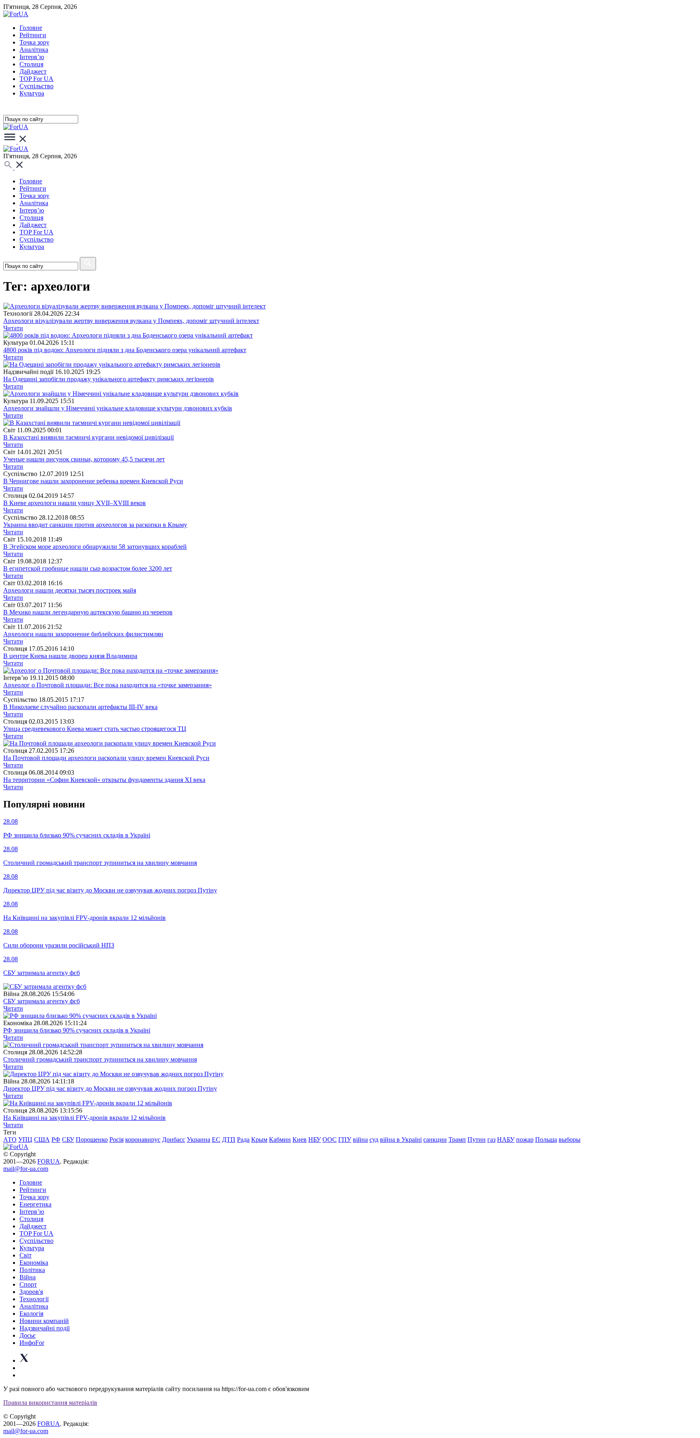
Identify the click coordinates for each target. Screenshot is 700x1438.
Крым (259, 1139)
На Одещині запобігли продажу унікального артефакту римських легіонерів (108, 379)
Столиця (31, 64)
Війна (27, 1277)
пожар (525, 1139)
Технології (34, 1299)
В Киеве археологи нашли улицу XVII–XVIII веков (74, 502)
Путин (476, 1139)
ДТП (228, 1139)
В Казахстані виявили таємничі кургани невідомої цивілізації (88, 437)
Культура (31, 93)
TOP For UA (36, 78)
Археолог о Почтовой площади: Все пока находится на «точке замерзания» (107, 685)
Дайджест (33, 71)
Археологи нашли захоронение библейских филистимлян (83, 634)
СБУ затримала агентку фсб (41, 1001)
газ (491, 1139)
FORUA (48, 1161)
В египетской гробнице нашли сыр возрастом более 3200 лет (87, 568)
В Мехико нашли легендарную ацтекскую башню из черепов (88, 612)
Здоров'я (31, 1291)
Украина (198, 1139)
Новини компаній (44, 1320)
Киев (299, 1139)
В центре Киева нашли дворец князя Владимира (70, 655)
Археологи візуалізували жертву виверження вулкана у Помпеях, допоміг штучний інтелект (131, 320)
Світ (25, 1255)
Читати (13, 328)
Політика (32, 1269)
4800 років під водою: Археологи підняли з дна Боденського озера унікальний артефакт (124, 349)
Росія (116, 1139)
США (42, 1139)
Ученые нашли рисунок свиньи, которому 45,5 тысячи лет (84, 459)
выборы (569, 1139)
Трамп (457, 1139)
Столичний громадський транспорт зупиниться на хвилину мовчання (100, 1059)
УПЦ (25, 1139)
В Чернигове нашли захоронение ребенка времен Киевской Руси (93, 481)
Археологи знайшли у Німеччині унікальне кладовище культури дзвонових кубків (117, 408)
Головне (30, 27)
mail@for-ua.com (25, 1168)
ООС (329, 1139)
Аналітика (33, 49)
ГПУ (344, 1139)
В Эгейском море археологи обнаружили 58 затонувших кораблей (95, 546)
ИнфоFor (31, 1342)
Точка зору (34, 42)
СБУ (68, 1139)
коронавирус (142, 1139)
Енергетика (35, 1204)
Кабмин (280, 1139)
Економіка (33, 1262)
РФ (55, 1139)
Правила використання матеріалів (50, 1402)
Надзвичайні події (44, 1328)
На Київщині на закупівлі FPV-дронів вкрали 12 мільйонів (84, 1117)
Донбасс (173, 1139)
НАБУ (505, 1139)
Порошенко (92, 1139)
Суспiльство (36, 86)
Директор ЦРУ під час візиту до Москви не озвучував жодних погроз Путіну (110, 1088)
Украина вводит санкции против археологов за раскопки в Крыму (95, 524)
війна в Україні (401, 1139)
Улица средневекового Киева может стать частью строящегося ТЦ (94, 728)
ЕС (216, 1139)
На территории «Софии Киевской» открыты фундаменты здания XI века (104, 779)
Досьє (27, 1335)
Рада (243, 1139)
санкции (435, 1139)
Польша (546, 1139)
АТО (10, 1139)
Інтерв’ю (31, 56)
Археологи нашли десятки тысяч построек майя (69, 590)
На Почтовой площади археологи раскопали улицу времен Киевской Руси (106, 757)
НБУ (314, 1139)
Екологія (31, 1313)
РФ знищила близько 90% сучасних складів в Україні (76, 1030)
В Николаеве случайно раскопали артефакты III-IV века (80, 706)
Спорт (28, 1284)
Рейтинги (32, 35)
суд (373, 1139)
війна (360, 1139)
